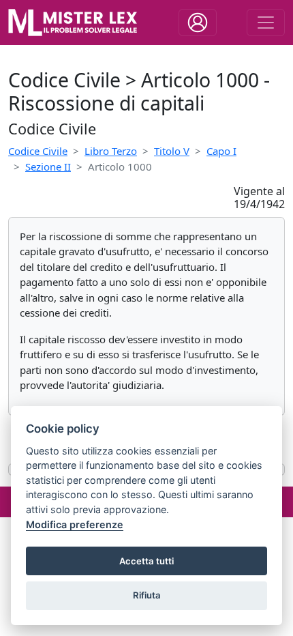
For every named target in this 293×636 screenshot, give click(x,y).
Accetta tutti (146, 560)
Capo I (221, 151)
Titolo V (171, 151)
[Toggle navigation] (198, 22)
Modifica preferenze (74, 524)
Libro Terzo (110, 151)
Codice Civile (37, 151)
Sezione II (48, 166)
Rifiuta (147, 595)
